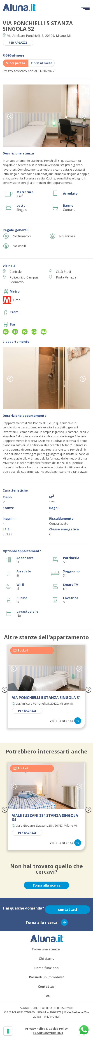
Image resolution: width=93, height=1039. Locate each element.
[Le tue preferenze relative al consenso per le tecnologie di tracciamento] (8, 1031)
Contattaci (46, 986)
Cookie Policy (58, 1029)
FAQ (47, 996)
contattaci (67, 909)
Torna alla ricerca (46, 885)
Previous (10, 116)
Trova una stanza (46, 949)
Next (83, 116)
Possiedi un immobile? (46, 977)
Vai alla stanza (61, 720)
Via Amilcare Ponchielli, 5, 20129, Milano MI (39, 35)
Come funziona (46, 968)
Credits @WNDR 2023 (48, 1033)
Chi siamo (46, 958)
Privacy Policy (35, 1029)
